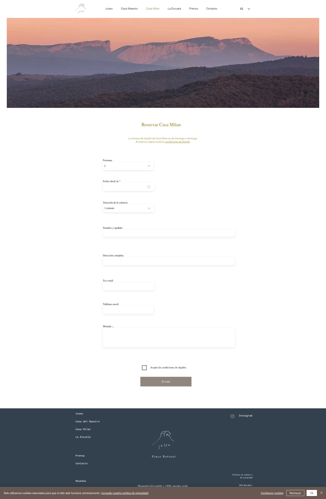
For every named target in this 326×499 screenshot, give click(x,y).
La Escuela (83, 437)
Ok (312, 493)
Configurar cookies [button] (272, 493)
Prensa (80, 455)
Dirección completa (113, 255)
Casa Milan (83, 429)
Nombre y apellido (112, 228)
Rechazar (295, 493)
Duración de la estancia (115, 203)
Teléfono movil (110, 304)
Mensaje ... (108, 326)
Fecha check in (112, 181)
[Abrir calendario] (148, 186)
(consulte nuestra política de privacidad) (125, 493)
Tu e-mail (108, 281)
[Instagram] (232, 416)
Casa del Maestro (87, 421)
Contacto (81, 463)
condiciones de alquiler (177, 141)
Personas (107, 160)
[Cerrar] (321, 493)
